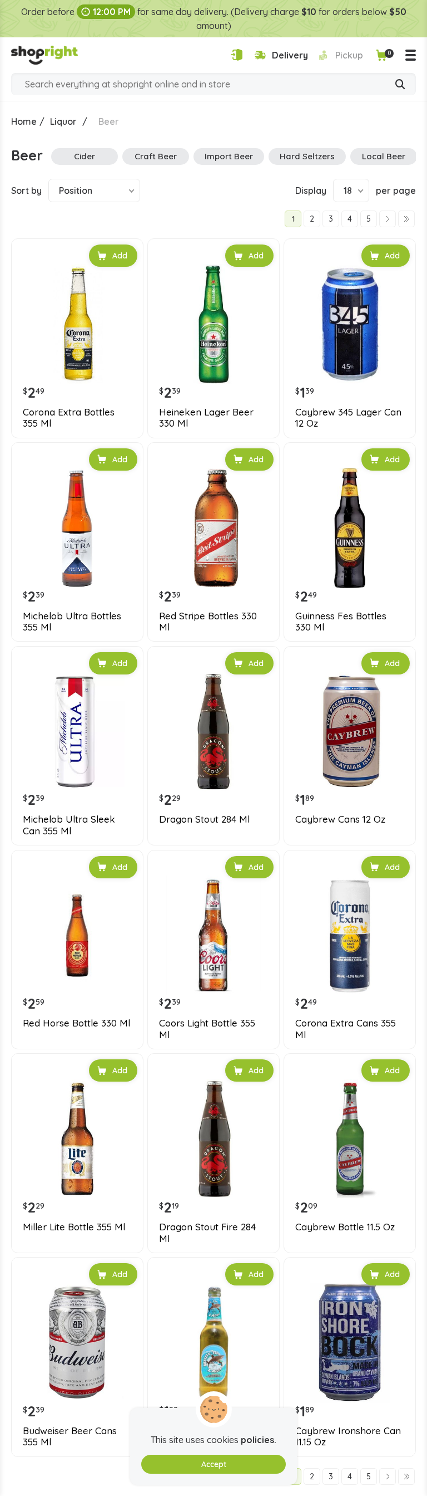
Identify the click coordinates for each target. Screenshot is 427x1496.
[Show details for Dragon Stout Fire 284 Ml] (213, 1139)
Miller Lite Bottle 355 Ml (74, 1227)
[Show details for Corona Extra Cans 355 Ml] (350, 936)
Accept (213, 1464)
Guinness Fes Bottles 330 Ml (340, 621)
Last (406, 219)
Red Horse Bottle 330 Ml (76, 1023)
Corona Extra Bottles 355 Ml (69, 418)
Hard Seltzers (307, 156)
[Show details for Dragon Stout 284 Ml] (213, 732)
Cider (84, 156)
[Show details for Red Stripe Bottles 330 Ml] (213, 528)
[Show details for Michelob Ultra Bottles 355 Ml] (77, 528)
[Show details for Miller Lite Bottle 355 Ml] (77, 1139)
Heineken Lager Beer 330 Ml (206, 418)
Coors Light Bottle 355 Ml (207, 1029)
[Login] (237, 55)
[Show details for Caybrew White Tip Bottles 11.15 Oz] (213, 1343)
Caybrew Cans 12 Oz (340, 819)
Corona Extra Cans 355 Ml (345, 1029)
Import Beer (229, 156)
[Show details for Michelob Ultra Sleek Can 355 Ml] (77, 732)
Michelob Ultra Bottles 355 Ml (72, 621)
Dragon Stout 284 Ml (204, 819)
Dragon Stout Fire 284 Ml (207, 1232)
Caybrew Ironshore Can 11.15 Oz (348, 1436)
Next (387, 219)
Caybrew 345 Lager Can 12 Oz (348, 418)
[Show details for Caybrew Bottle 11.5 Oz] (350, 1139)
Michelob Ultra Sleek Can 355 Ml (69, 825)
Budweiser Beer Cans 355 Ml (70, 1436)
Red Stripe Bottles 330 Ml (208, 621)
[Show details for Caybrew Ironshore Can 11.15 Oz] (350, 1343)
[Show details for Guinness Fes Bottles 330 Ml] (350, 528)
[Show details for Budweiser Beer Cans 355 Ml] (77, 1343)
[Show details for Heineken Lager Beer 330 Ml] (213, 324)
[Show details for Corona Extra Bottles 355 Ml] (77, 324)
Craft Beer (156, 156)
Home (24, 121)
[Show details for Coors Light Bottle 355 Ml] (213, 936)
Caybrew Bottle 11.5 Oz (345, 1227)
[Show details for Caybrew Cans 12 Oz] (350, 732)
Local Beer (383, 156)
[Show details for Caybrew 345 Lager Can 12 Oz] (350, 324)
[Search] (400, 85)
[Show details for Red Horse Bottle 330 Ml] (77, 936)
